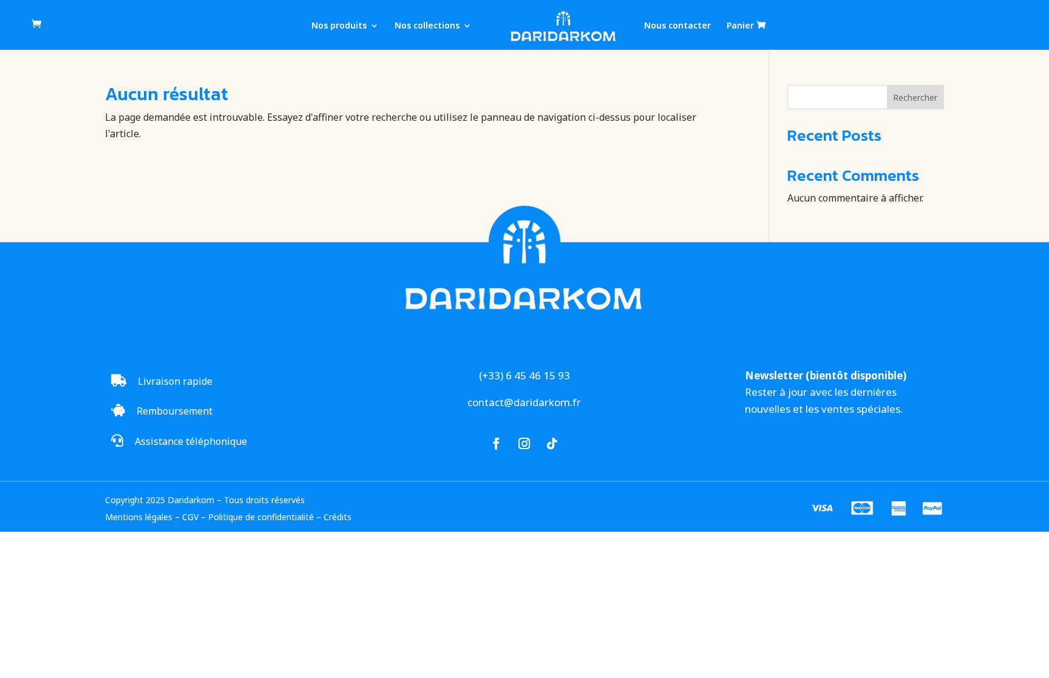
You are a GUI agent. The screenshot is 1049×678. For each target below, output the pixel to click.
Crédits (337, 517)
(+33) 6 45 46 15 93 (524, 375)
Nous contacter (677, 26)
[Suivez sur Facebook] (496, 443)
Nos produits (339, 26)
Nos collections (427, 26)
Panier (740, 26)
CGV (190, 517)
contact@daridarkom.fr (524, 402)
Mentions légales (138, 517)
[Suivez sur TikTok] (552, 443)
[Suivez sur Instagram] (524, 443)
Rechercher (915, 97)
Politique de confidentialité (261, 517)
